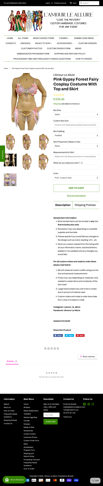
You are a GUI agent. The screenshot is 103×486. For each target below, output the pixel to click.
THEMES (63, 38)
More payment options (76, 196)
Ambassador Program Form (33, 54)
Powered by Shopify (65, 476)
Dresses (25, 43)
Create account (60, 3)
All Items (23, 38)
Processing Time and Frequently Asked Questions (42, 59)
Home (10, 38)
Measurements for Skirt (63, 152)
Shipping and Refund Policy (70, 54)
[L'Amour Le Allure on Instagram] (92, 405)
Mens (78, 48)
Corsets (11, 43)
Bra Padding (58, 131)
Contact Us (8, 423)
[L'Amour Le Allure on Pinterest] (88, 405)
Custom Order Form (58, 48)
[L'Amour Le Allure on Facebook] (84, 405)
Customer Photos (31, 48)
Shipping (57, 104)
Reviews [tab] (10, 361)
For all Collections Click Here (15, 3)
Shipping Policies (85, 205)
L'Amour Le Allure (50, 476)
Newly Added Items (43, 38)
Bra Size (57, 110)
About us (7, 407)
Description (62, 205)
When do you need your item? (66, 163)
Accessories (64, 43)
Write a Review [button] (89, 356)
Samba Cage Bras (84, 38)
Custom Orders (87, 43)
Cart (74, 3)
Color (55, 173)
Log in (47, 3)
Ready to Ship (43, 43)
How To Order (84, 59)
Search (6, 404)
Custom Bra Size (60, 121)
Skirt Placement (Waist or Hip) (66, 142)
